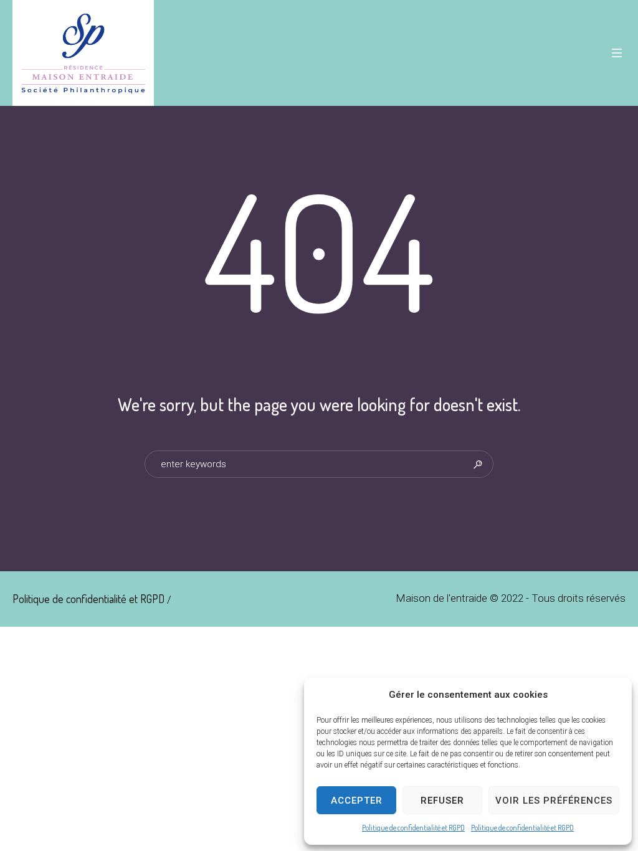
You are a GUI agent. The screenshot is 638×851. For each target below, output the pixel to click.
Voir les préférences (553, 800)
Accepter (357, 800)
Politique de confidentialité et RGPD (413, 827)
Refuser (442, 800)
